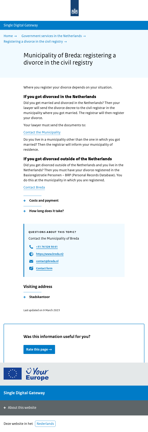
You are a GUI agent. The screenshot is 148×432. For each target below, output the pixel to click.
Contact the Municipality (41, 132)
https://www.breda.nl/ (50, 254)
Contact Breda (34, 187)
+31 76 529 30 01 (47, 246)
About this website (22, 407)
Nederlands (45, 424)
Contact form (44, 268)
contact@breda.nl (47, 261)
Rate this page (37, 349)
